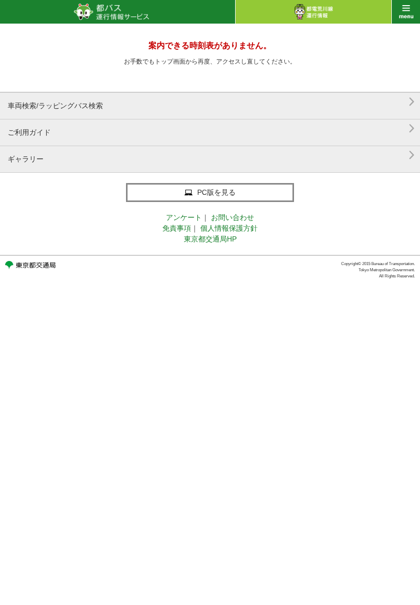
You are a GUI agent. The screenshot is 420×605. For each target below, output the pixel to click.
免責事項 (176, 228)
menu (406, 12)
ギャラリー (211, 155)
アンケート (184, 217)
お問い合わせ (232, 217)
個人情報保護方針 (229, 228)
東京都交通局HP (210, 239)
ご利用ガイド (211, 128)
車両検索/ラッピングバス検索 (211, 102)
